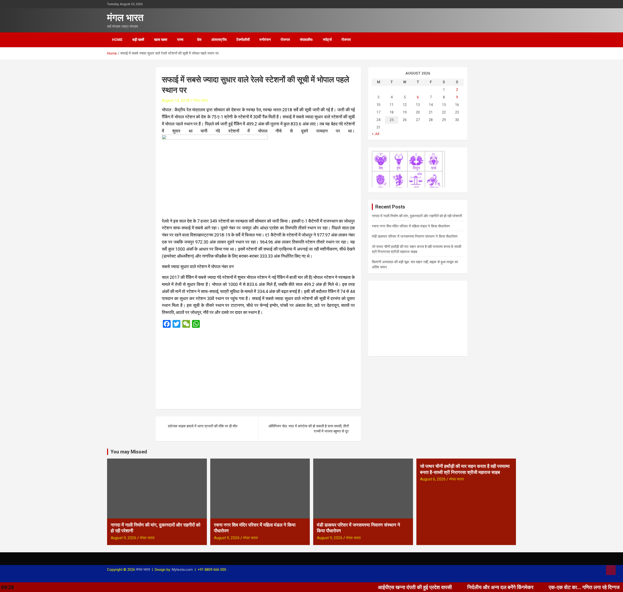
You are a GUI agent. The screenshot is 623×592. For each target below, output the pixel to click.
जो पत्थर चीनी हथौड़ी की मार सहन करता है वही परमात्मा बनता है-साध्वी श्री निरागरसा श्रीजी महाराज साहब (465, 469)
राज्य (180, 40)
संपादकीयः (306, 40)
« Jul (375, 134)
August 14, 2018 (176, 100)
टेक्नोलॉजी (243, 40)
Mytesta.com (182, 569)
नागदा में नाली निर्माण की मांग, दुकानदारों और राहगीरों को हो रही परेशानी (417, 216)
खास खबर (160, 40)
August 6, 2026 (433, 479)
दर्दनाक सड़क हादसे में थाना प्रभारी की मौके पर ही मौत (202, 426)
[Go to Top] (611, 570)
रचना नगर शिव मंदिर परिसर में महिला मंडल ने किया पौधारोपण (411, 226)
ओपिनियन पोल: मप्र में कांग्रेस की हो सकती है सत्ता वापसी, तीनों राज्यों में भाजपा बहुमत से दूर (308, 428)
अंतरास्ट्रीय (219, 40)
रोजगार (285, 40)
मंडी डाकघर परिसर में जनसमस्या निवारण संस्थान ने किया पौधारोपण (415, 236)
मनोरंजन (265, 40)
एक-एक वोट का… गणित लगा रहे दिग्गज (554, 587)
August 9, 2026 (123, 538)
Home (117, 40)
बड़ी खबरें (138, 40)
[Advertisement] (258, 367)
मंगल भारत (125, 17)
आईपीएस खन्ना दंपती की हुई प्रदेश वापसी (385, 587)
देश (199, 40)
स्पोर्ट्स (327, 40)
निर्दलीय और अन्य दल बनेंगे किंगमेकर (471, 587)
